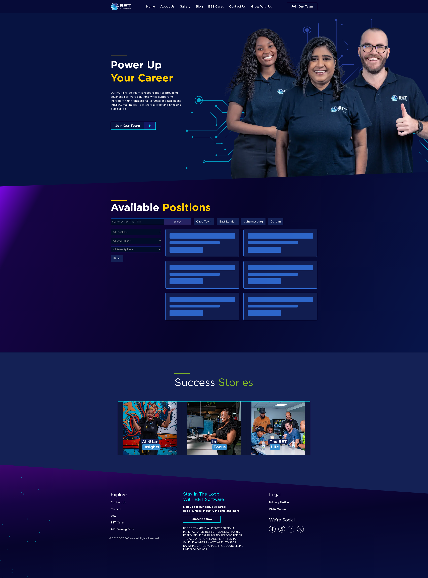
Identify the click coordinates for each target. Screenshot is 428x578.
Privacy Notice (279, 502)
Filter (117, 258)
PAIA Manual (277, 509)
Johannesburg (253, 221)
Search (177, 221)
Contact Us (118, 502)
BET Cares (118, 522)
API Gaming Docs (122, 529)
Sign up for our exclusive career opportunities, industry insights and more (211, 508)
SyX (113, 515)
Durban (276, 221)
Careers (116, 509)
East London (227, 221)
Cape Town (203, 221)
